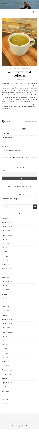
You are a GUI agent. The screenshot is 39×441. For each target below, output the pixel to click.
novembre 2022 (7, 273)
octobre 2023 (6, 231)
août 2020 (5, 387)
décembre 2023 (7, 222)
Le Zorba (4, 142)
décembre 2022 (7, 269)
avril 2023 (5, 256)
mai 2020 (5, 399)
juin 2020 (5, 395)
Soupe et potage (23, 69)
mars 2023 (5, 260)
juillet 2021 (5, 340)
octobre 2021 (6, 328)
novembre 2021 (7, 323)
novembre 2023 (7, 226)
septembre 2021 (7, 332)
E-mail (3, 170)
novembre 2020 (7, 374)
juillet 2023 (5, 243)
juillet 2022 (5, 290)
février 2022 (6, 311)
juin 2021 (5, 345)
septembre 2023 (7, 235)
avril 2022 (5, 302)
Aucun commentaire (31, 121)
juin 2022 (5, 294)
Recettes (12, 69)
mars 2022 (5, 307)
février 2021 (6, 361)
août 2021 (5, 336)
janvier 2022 (6, 315)
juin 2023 (5, 248)
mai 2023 (5, 252)
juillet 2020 (5, 391)
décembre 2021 (7, 319)
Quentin (7, 121)
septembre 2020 (7, 383)
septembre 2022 (7, 281)
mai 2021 (5, 349)
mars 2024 (5, 218)
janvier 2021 (6, 366)
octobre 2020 (6, 378)
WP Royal (24, 426)
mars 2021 (5, 357)
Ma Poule (5, 146)
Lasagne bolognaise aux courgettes (13, 150)
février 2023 (6, 264)
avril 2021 (5, 353)
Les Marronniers (7, 137)
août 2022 (5, 285)
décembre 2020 (7, 370)
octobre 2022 (6, 277)
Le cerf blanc (6, 133)
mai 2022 (5, 298)
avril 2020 (5, 404)
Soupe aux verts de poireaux (19, 73)
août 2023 (5, 239)
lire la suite (19, 115)
